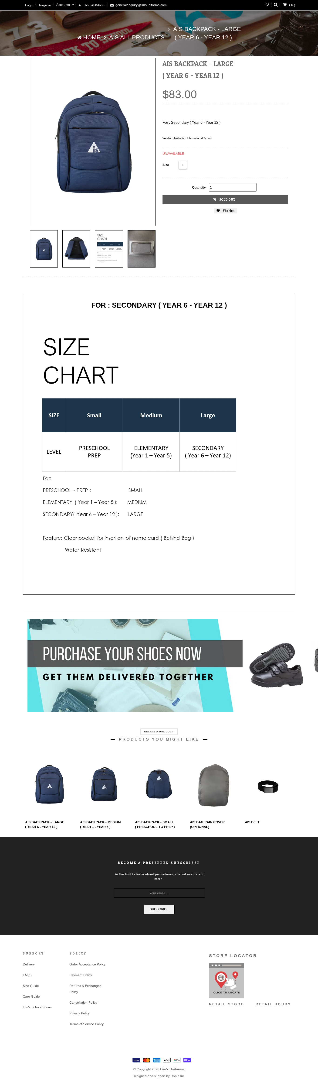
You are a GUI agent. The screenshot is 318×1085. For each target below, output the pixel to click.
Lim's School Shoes (37, 1007)
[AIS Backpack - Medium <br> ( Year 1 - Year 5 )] (104, 784)
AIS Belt (252, 822)
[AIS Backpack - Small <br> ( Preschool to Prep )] (159, 784)
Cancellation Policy (83, 1002)
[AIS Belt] (269, 784)
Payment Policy (80, 975)
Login (29, 5)
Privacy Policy (79, 1013)
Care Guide (31, 996)
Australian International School (192, 138)
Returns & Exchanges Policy (85, 989)
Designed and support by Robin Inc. (159, 1076)
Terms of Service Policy (86, 1024)
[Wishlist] (266, 5)
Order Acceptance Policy (87, 964)
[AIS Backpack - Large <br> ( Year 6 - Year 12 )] (44, 248)
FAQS (27, 975)
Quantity (199, 187)
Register (45, 5)
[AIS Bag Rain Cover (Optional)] (214, 784)
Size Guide (31, 986)
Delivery (29, 964)
